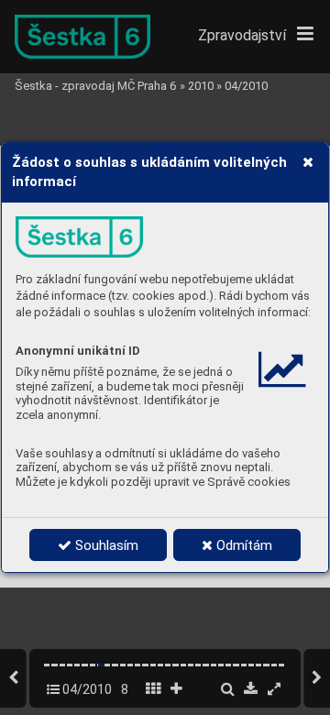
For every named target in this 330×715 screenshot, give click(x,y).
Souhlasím (105, 545)
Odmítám (242, 545)
